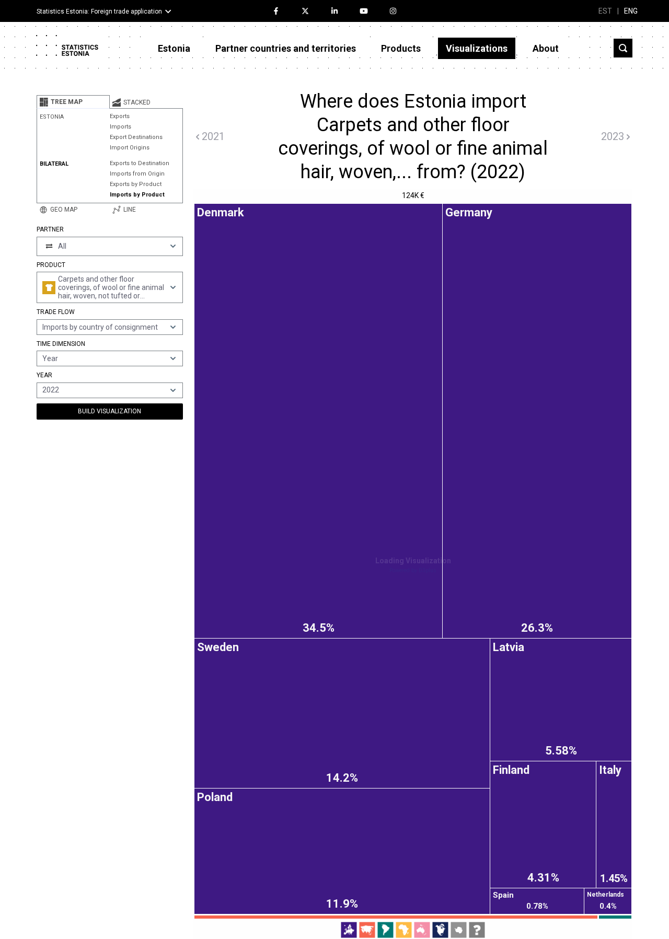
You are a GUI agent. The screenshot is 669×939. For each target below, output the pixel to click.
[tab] (73, 102)
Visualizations (476, 48)
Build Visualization (109, 411)
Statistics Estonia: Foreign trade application (99, 11)
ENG (631, 11)
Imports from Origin (137, 173)
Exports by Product (136, 184)
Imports (120, 126)
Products (401, 48)
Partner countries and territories (285, 48)
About (546, 48)
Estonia (174, 48)
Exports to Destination (139, 163)
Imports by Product (137, 194)
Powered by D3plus (412, 570)
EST (605, 11)
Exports (120, 116)
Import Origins (129, 147)
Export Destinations (136, 137)
